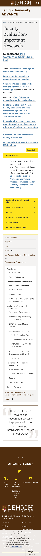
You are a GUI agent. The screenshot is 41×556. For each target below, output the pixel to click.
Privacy (4, 518)
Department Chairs (14, 358)
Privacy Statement (16, 546)
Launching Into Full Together (22, 339)
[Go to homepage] (20, 508)
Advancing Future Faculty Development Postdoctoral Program (20, 393)
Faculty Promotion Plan (20, 335)
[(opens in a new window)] (21, 3)
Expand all (31, 150)
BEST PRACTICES (16, 273)
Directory (5, 526)
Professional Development (19, 312)
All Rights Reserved (26, 516)
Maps (3, 530)
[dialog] (20, 543)
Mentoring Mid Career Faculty (20, 331)
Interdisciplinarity (15, 294)
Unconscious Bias (16, 369)
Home (5, 22)
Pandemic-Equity (15, 290)
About (7, 242)
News (10, 246)
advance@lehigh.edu (30, 480)
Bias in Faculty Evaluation (19, 285)
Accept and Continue (31, 553)
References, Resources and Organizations (17, 364)
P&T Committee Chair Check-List (18, 57)
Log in (20, 457)
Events (7, 250)
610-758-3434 (6, 484)
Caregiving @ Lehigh (15, 382)
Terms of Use (12, 518)
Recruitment (11, 269)
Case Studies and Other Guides (21, 373)
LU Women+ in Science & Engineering (20, 255)
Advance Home (14, 237)
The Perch (5, 522)
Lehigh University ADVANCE (16, 12)
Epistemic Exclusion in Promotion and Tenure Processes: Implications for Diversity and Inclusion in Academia (22, 182)
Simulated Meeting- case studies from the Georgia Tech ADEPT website (18, 87)
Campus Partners (14, 387)
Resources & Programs (14, 262)
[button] (37, 3)
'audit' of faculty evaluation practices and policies (18, 98)
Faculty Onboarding (16, 277)
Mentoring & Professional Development (17, 307)
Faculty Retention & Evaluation (19, 282)
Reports (12, 378)
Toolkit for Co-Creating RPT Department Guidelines (18, 70)
